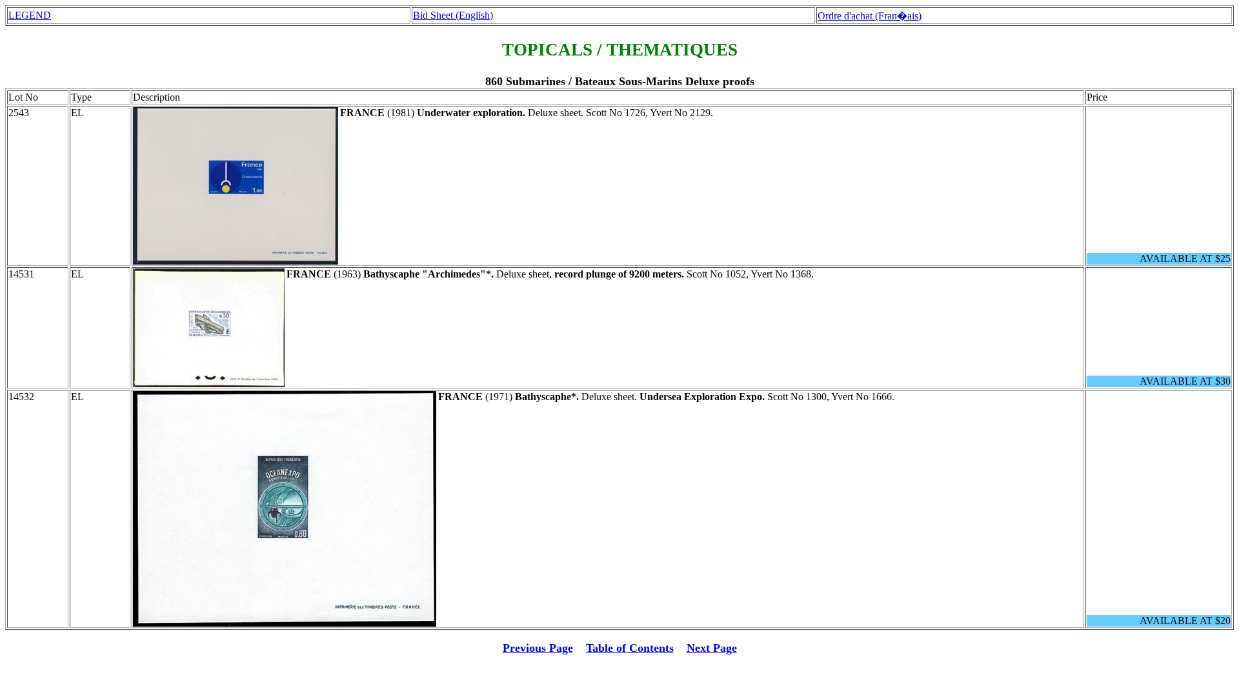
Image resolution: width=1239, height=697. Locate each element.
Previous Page (538, 647)
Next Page (712, 647)
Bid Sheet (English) (453, 15)
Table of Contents (630, 647)
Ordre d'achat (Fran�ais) (870, 15)
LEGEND (29, 15)
